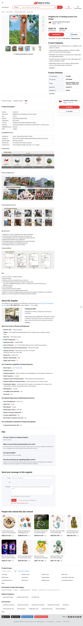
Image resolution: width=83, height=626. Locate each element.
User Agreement (50, 621)
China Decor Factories (22, 605)
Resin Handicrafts (17, 368)
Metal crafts (64, 574)
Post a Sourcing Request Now (19, 503)
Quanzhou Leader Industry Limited (61, 22)
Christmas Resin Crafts (22, 597)
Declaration (58, 621)
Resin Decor (66, 605)
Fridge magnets (45, 577)
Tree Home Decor (21, 608)
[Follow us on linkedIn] (80, 616)
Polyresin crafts (25, 574)
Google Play (15, 616)
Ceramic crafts (45, 574)
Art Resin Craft (35, 597)
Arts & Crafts (9, 12)
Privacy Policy (66, 621)
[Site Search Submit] (60, 7)
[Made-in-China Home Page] (41, 2)
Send (14, 500)
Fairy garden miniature (67, 580)
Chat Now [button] (75, 34)
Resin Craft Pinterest (8, 597)
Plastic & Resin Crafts (20, 12)
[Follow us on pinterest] (78, 616)
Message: (8, 486)
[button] (2, 2)
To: (10, 482)
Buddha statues (46, 580)
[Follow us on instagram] (73, 616)
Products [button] (16, 7)
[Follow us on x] (71, 616)
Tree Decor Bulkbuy (60, 608)
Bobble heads (5, 577)
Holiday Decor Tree (33, 608)
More (3, 612)
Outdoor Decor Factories (38, 605)
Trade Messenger (27, 616)
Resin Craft (30, 12)
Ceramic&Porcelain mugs (67, 577)
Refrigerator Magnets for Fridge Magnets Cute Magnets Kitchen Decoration (25, 532)
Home (3, 12)
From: (9, 478)
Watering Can (25, 580)
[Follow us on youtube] (76, 616)
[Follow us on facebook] (69, 616)
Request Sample (75, 38)
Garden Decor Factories (53, 605)
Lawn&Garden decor (7, 580)
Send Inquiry (56, 34)
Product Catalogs (24, 571)
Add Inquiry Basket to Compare (24, 54)
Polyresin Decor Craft (47, 608)
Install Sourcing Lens (42, 616)
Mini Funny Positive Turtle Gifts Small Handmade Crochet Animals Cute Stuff (57, 557)
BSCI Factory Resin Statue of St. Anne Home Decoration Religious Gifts (25, 557)
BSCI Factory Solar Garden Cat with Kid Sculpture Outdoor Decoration (41, 532)
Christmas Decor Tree (8, 608)
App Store (5, 616)
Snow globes (25, 577)
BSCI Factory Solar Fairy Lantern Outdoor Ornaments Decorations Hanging (9, 557)
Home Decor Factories (8, 605)
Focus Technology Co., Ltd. (30, 621)
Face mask (4, 574)
